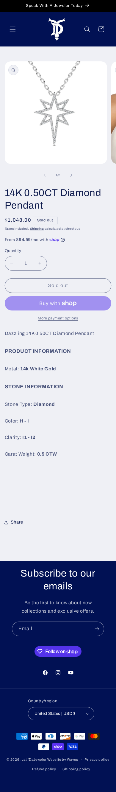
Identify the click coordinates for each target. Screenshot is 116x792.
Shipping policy (76, 769)
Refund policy (44, 769)
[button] (12, 29)
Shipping (37, 228)
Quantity (13, 251)
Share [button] (17, 522)
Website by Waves (62, 759)
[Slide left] (44, 175)
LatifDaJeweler (33, 759)
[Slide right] (71, 175)
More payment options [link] (58, 318)
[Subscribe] (97, 629)
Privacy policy (96, 759)
